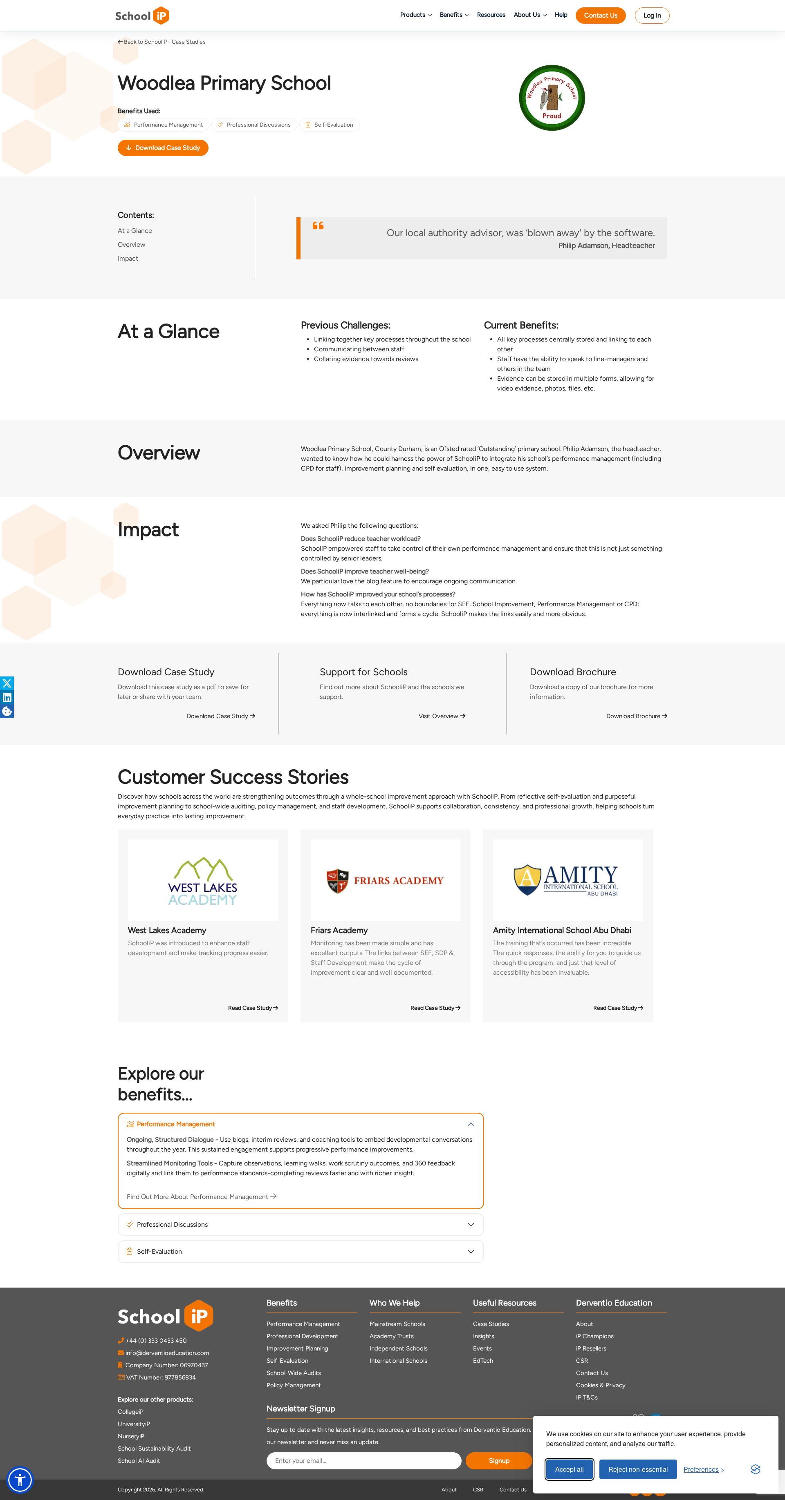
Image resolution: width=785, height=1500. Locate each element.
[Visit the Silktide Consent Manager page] (755, 1469)
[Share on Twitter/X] (7, 683)
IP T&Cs (587, 1397)
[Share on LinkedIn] (7, 697)
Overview (132, 244)
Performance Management (168, 124)
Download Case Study (167, 148)
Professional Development (303, 1336)
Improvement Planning (297, 1348)
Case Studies (491, 1324)
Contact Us (600, 15)
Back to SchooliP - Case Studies (164, 41)
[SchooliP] (154, 15)
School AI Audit (139, 1460)
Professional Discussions (259, 124)
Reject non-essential (638, 1469)
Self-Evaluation (333, 124)
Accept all (569, 1469)
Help (561, 14)
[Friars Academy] (386, 880)
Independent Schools (399, 1348)
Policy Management (294, 1385)
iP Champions (595, 1336)
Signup (499, 1460)
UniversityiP (134, 1424)
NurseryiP (131, 1436)
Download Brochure (634, 716)
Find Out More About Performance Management (198, 1197)
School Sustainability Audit (154, 1448)
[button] (20, 1480)
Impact (128, 258)
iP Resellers (591, 1348)
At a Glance (135, 230)
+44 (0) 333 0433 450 (156, 1340)
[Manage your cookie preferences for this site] (7, 711)
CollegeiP (131, 1411)
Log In (652, 15)
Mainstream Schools (397, 1324)
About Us (527, 14)
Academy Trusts (392, 1336)
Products (412, 14)
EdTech (483, 1360)
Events (482, 1348)
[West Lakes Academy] (203, 880)
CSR (582, 1360)
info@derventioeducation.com (167, 1353)
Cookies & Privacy (601, 1385)
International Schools (398, 1360)
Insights (483, 1336)
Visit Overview (439, 716)
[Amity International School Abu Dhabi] (568, 880)
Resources (491, 14)
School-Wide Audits (294, 1373)
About (584, 1324)
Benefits (451, 14)
